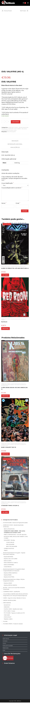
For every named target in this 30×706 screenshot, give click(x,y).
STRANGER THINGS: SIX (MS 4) (10, 505)
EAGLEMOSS (7, 605)
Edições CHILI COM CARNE (10, 558)
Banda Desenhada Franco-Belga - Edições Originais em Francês (14, 580)
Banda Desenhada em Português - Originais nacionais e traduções (14, 553)
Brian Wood (10, 131)
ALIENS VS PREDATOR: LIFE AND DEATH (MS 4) (15, 268)
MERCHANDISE (7, 602)
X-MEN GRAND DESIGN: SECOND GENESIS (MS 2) (14, 388)
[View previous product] (3, 11)
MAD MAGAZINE (10, 544)
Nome (4, 203)
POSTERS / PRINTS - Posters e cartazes (13, 623)
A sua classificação (8, 183)
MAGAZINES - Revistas (9, 540)
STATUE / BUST (7, 617)
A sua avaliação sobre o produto (12, 188)
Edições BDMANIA (8, 556)
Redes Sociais (5, 647)
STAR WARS (7, 615)
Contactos (5, 641)
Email (18, 203)
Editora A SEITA (7, 560)
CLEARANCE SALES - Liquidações (11, 591)
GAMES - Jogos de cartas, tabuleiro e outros (14, 598)
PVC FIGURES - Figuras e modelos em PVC (14, 613)
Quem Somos (6, 638)
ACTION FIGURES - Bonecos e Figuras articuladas (15, 522)
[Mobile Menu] (27, 2)
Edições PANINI (7, 575)
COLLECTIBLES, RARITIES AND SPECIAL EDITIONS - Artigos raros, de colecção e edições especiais (15, 594)
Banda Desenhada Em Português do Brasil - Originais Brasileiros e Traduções (14, 569)
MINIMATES (6, 607)
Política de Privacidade (8, 645)
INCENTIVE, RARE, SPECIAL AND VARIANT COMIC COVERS (16, 537)
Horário (4, 643)
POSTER (5, 621)
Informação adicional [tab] (15, 144)
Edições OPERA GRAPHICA (10, 572)
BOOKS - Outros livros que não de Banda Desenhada (14, 588)
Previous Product (8, 10)
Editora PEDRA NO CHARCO (11, 562)
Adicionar (15, 121)
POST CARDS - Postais (9, 611)
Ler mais (5, 275)
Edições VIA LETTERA (9, 577)
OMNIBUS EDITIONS (9, 548)
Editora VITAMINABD (9, 564)
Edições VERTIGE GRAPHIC (10, 585)
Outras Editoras (7, 566)
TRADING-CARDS (8, 619)
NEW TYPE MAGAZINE (11, 546)
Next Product (23, 10)
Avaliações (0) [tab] (15, 147)
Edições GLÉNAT (8, 583)
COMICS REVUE (10, 542)
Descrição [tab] (15, 141)
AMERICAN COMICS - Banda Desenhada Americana (13, 266)
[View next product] (27, 11)
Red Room (4, 322)
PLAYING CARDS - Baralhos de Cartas (13, 609)
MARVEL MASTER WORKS (9, 600)
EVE (15, 131)
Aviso (4, 650)
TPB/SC (3, 319)
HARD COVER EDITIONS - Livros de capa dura (15, 534)
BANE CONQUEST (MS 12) (8, 447)
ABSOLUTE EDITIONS (9, 529)
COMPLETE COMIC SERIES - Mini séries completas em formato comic (13, 385)
